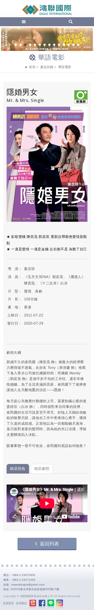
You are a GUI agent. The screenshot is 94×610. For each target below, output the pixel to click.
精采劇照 (42, 469)
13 (73, 45)
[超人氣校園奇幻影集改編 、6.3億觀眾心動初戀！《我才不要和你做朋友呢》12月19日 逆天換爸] (47, 39)
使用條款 (21, 603)
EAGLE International (47, 9)
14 (78, 45)
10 (59, 45)
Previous (7, 39)
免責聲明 (8, 603)
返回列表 (49, 543)
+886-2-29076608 (23, 575)
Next (86, 39)
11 (64, 45)
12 (68, 45)
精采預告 (18, 469)
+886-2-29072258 (23, 579)
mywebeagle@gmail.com (28, 584)
